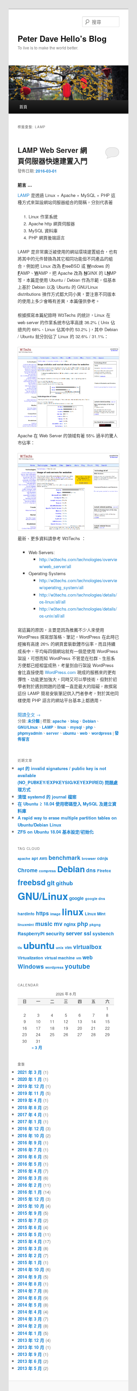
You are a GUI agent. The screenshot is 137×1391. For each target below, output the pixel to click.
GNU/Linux (28, 727)
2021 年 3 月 (30, 1072)
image (55, 913)
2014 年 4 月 (30, 1312)
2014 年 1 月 (30, 1333)
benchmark (64, 857)
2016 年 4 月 (30, 1171)
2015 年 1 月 (30, 1262)
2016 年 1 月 (30, 1192)
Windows (31, 966)
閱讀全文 (29, 714)
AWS (43, 858)
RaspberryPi (31, 933)
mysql (76, 727)
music (44, 923)
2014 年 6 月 (30, 1298)
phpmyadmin (30, 733)
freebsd (32, 882)
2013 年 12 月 (31, 1340)
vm (78, 957)
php (89, 727)
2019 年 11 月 (31, 1093)
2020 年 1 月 (30, 1079)
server (52, 733)
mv (58, 923)
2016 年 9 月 (30, 1142)
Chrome (28, 870)
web (83, 733)
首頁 (23, 106)
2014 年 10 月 (31, 1269)
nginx (70, 924)
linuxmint (26, 924)
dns (91, 870)
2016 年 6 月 (30, 1156)
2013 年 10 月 (31, 1347)
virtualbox (87, 946)
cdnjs (102, 858)
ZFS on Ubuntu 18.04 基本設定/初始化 (56, 832)
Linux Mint (95, 914)
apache (60, 721)
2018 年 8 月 (30, 1107)
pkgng (95, 924)
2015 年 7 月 (30, 1220)
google (76, 898)
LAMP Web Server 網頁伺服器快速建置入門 (52, 155)
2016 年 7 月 (30, 1149)
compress (47, 870)
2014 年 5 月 (30, 1305)
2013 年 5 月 (30, 1368)
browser (89, 858)
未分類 (34, 721)
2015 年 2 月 (30, 1255)
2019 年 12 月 (31, 1086)
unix (60, 947)
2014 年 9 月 (30, 1276)
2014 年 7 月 (30, 1291)
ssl (87, 933)
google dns (95, 898)
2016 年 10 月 (31, 1135)
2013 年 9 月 (30, 1354)
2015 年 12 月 (31, 1199)
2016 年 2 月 (30, 1185)
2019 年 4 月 (30, 1100)
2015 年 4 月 (30, 1241)
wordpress (101, 733)
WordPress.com (60, 672)
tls (20, 947)
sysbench (103, 933)
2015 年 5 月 (30, 1234)
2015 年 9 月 (30, 1213)
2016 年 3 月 (30, 1178)
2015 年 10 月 (31, 1206)
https (42, 913)
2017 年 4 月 (30, 1114)
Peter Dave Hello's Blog (62, 38)
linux (61, 727)
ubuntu (69, 733)
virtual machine (60, 958)
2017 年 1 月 (30, 1121)
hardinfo (26, 914)
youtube (77, 966)
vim (68, 947)
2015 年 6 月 (30, 1227)
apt (35, 858)
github (64, 883)
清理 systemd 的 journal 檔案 (47, 796)
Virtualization (30, 958)
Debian (89, 721)
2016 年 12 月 (31, 1128)
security (55, 933)
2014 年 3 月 (30, 1319)
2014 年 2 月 (30, 1326)
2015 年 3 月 (30, 1248)
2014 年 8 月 (30, 1284)
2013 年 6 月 (30, 1361)
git (51, 882)
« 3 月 (37, 1048)
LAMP (24, 195)
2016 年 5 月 (30, 1164)
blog (74, 721)
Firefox (104, 871)
